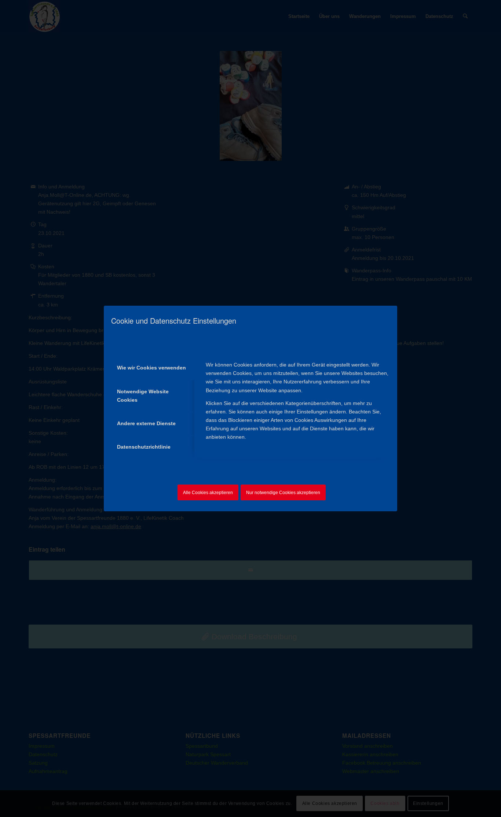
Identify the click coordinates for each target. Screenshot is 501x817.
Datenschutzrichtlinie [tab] (144, 447)
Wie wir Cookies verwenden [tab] (151, 368)
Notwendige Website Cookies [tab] (143, 396)
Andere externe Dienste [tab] (146, 423)
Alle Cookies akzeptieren (208, 492)
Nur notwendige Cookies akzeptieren (283, 492)
